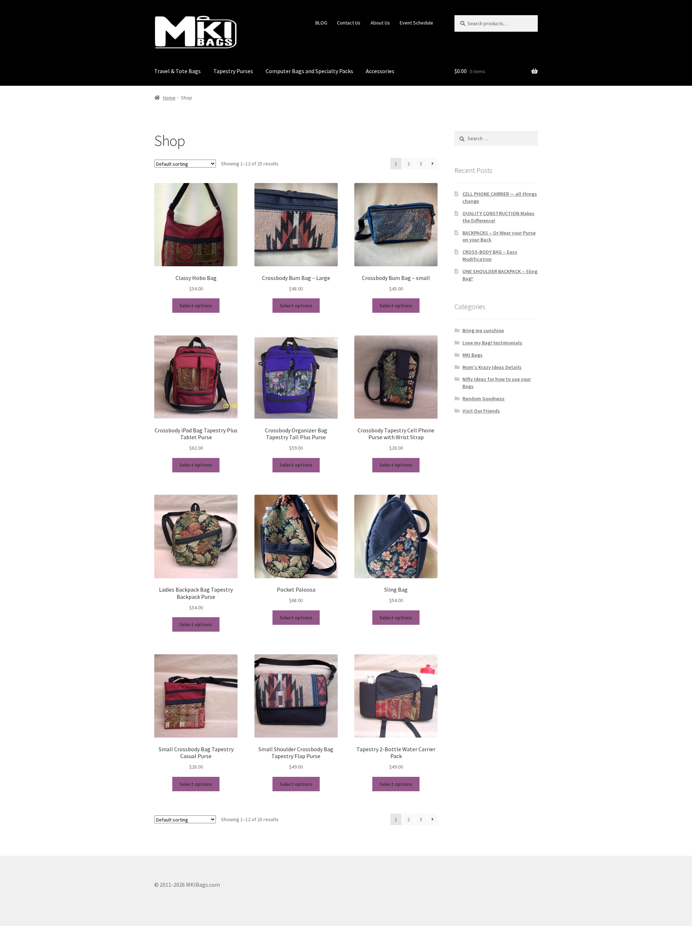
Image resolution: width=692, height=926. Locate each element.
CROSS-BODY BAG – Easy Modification (489, 255)
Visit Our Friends (481, 411)
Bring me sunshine (483, 330)
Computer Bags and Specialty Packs (309, 71)
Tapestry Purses (233, 71)
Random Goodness (483, 398)
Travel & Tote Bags (177, 71)
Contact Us (348, 22)
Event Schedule (416, 22)
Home (169, 97)
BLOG (321, 22)
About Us (380, 22)
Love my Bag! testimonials (492, 342)
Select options (195, 305)
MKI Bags (472, 355)
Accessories (380, 71)
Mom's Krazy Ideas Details (492, 367)
